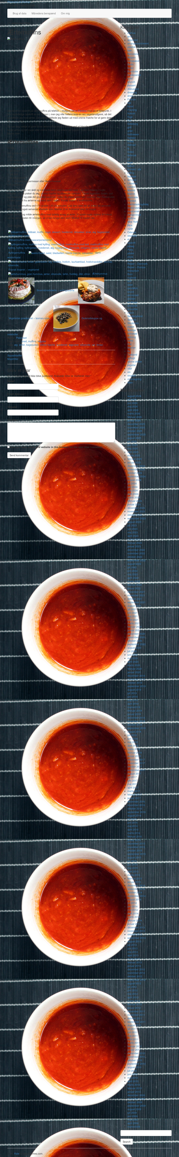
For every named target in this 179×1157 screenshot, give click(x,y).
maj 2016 (132, 826)
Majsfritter (12, 359)
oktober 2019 (134, 682)
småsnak (132, 305)
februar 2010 (134, 1088)
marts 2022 (133, 581)
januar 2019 (134, 714)
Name (11, 381)
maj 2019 (132, 700)
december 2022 (136, 549)
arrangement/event (138, 43)
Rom (130, 274)
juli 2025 (132, 441)
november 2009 (136, 1098)
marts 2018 (133, 749)
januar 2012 (134, 1007)
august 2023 (134, 522)
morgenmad (134, 214)
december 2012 (136, 969)
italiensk (131, 155)
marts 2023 (133, 539)
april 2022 (132, 577)
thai (129, 344)
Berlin (130, 64)
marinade (132, 197)
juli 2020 (132, 651)
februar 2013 (134, 962)
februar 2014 (134, 920)
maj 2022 (132, 574)
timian (99, 344)
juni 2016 (132, 822)
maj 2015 (132, 868)
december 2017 (136, 759)
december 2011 (136, 1011)
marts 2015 (133, 875)
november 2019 (136, 679)
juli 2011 (132, 1028)
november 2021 (136, 595)
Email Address (16, 394)
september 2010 (136, 1063)
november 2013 (136, 931)
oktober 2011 (134, 1018)
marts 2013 (133, 959)
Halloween (133, 134)
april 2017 (132, 787)
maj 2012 (132, 993)
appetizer (132, 40)
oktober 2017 (134, 766)
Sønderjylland (134, 316)
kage (130, 162)
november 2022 (136, 553)
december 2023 (136, 508)
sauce (130, 291)
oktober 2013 (134, 934)
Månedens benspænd (44, 13)
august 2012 (134, 983)
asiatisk (131, 47)
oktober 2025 (134, 431)
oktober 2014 (134, 892)
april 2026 (132, 410)
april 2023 (132, 536)
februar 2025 (134, 459)
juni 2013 (132, 948)
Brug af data (19, 13)
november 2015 (136, 847)
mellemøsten (134, 207)
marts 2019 (133, 707)
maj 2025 (132, 448)
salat (130, 284)
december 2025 (136, 424)
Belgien (131, 57)
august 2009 (134, 1109)
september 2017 (136, 770)
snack (130, 312)
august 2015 (134, 857)
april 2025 (132, 452)
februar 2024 (134, 501)
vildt (129, 368)
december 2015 (136, 843)
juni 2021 (132, 612)
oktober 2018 (134, 724)
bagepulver (32, 344)
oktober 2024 (134, 473)
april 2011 (132, 1039)
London (131, 186)
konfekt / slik (134, 169)
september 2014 (136, 896)
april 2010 (132, 1081)
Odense (131, 232)
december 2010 (136, 1053)
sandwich (132, 288)
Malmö (131, 193)
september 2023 (136, 518)
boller (130, 68)
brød (24, 341)
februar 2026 (134, 417)
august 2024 (134, 480)
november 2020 (136, 637)
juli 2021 (132, 609)
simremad (132, 295)
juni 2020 (132, 654)
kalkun (131, 165)
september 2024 (136, 476)
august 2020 (134, 647)
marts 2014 (133, 917)
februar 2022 (134, 584)
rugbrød (131, 277)
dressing (132, 92)
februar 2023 (134, 543)
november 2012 (136, 973)
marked (131, 200)
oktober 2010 (134, 1060)
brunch (131, 82)
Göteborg (132, 124)
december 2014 (136, 885)
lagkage (131, 176)
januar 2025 (134, 462)
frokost (131, 113)
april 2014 (132, 913)
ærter (22, 344)
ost (93, 344)
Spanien (132, 319)
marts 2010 (133, 1084)
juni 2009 (132, 1116)
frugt (130, 117)
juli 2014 (132, 903)
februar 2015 (134, 878)
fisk (129, 103)
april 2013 (132, 955)
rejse (130, 260)
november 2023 (136, 511)
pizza (130, 256)
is (128, 148)
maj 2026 (132, 406)
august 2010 (134, 1067)
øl (128, 239)
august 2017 (134, 773)
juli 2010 (132, 1070)
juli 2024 (132, 483)
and (129, 36)
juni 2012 (132, 990)
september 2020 (136, 644)
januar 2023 (134, 546)
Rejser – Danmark (137, 263)
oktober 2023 (134, 515)
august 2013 (134, 941)
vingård (131, 375)
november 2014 (136, 889)
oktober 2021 (134, 598)
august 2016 (134, 815)
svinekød (132, 333)
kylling (130, 172)
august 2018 (134, 731)
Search (127, 1141)
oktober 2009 (134, 1102)
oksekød (132, 235)
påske (130, 253)
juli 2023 (132, 525)
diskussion (133, 89)
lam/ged (131, 179)
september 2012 (136, 980)
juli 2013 (132, 945)
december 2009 (136, 1095)
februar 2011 (134, 1046)
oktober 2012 (134, 976)
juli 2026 (132, 399)
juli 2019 (132, 693)
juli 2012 (132, 986)
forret (130, 106)
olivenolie (85, 344)
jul (128, 158)
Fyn (129, 120)
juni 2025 (132, 445)
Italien (130, 151)
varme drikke (134, 361)
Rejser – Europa (136, 267)
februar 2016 (134, 836)
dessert (131, 85)
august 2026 (134, 396)
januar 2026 (134, 420)
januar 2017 (134, 798)
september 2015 (136, 854)
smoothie (132, 309)
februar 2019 (134, 710)
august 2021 (134, 605)
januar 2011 (134, 1049)
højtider (131, 137)
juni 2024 (132, 487)
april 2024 (132, 494)
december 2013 (136, 927)
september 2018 (136, 728)
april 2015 (132, 871)
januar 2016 (134, 840)
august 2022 (134, 563)
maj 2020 (132, 658)
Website (12, 407)
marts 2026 (133, 413)
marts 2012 (133, 1000)
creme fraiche (47, 344)
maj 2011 (132, 1035)
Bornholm (132, 71)
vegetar (42, 341)
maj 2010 (132, 1077)
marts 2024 (133, 497)
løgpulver (74, 344)
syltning (131, 337)
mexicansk (133, 211)
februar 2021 (134, 626)
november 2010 (136, 1056)
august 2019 (134, 689)
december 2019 (136, 675)
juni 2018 (132, 738)
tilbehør (131, 347)
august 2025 (134, 438)
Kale (16, 1153)
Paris (130, 249)
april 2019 (132, 703)
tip (128, 351)
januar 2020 (134, 672)
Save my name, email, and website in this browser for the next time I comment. (56, 447)
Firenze (131, 99)
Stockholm (133, 323)
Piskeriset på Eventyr (19, 1)
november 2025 (136, 427)
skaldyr (131, 298)
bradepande (134, 75)
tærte (130, 340)
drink (130, 96)
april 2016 (132, 829)
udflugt (131, 358)
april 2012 (132, 997)
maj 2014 (132, 910)
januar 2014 (134, 924)
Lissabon (132, 183)
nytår (130, 228)
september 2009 (136, 1105)
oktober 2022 (134, 556)
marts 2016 (133, 833)
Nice (129, 225)
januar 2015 (134, 882)
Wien (130, 382)
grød (130, 130)
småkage (132, 302)
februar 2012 (134, 1004)
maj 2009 (132, 1119)
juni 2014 (132, 906)
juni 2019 (132, 696)
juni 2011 (132, 1032)
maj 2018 (132, 742)
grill (129, 127)
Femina (82, 110)
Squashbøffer (14, 355)
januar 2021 (134, 630)
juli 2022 (132, 567)
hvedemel (61, 344)
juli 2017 (132, 777)
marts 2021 (133, 623)
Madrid (131, 190)
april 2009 (132, 1123)
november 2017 (136, 763)
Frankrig (132, 110)
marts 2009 (133, 1126)
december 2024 (136, 466)
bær (129, 50)
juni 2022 (132, 570)
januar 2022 (134, 588)
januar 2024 (134, 504)
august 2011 (134, 1025)
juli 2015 (132, 861)
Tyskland (132, 354)
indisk (130, 141)
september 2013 (136, 938)
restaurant (133, 270)
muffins (32, 341)
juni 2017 (132, 780)
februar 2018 (134, 752)
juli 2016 (132, 819)
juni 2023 (132, 529)
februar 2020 (134, 668)
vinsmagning (134, 379)
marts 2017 (133, 791)
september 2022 (136, 560)
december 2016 (136, 801)
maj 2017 (132, 784)
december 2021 (136, 591)
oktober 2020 (134, 640)
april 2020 (132, 661)
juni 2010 (132, 1074)
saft (129, 281)
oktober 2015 (134, 850)
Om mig (65, 13)
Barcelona (133, 54)
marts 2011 (133, 1042)
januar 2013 (134, 966)
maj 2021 (132, 616)
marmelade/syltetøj (137, 204)
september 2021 (136, 602)
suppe (130, 326)
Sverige (131, 330)
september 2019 (136, 686)
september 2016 (136, 812)
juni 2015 (132, 864)
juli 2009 (132, 1112)
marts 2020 (133, 665)
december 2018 (136, 717)
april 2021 (132, 619)
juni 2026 (132, 403)
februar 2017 (134, 794)
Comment (13, 420)
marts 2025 (133, 455)
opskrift (131, 242)
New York (132, 221)
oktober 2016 (134, 808)
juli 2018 (132, 735)
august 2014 (134, 899)
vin (129, 372)
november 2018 (136, 721)
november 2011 (136, 1014)
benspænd (133, 61)
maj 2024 (132, 490)
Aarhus (131, 33)
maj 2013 (132, 952)
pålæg (130, 246)
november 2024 (136, 469)
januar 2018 (134, 756)
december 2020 (136, 633)
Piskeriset (21, 337)
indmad (131, 144)
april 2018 (132, 745)
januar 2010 (134, 1091)
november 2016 (136, 805)
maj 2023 (132, 532)
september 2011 (136, 1021)
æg (16, 344)
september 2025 (136, 434)
